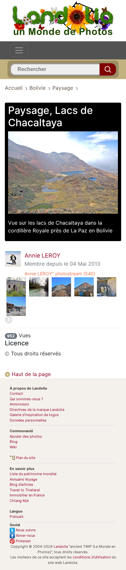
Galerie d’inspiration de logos (34, 414)
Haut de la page (30, 374)
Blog (13, 441)
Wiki (13, 447)
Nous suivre (25, 530)
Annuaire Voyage (23, 479)
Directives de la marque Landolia (37, 409)
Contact (16, 393)
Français (17, 516)
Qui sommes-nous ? (26, 399)
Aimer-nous (25, 535)
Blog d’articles (21, 484)
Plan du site (25, 457)
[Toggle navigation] (19, 50)
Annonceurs (19, 404)
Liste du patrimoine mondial (33, 474)
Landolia (61, 546)
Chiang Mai (19, 500)
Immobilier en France (27, 495)
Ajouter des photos (26, 436)
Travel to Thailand (25, 490)
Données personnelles (28, 420)
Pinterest (23, 541)
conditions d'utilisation (92, 557)
